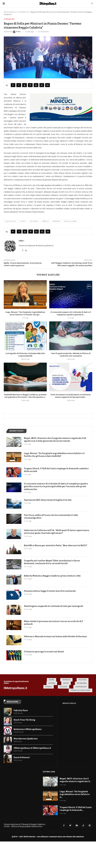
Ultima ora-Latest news (80, 690)
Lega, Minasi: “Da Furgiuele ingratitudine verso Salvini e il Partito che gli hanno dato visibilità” (54, 454)
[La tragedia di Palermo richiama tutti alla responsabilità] (25, 335)
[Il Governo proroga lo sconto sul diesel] (13, 655)
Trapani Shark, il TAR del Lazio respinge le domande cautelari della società (56, 469)
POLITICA (82, 680)
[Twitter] (70, 825)
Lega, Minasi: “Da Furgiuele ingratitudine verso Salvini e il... (75, 794)
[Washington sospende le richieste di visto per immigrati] (13, 610)
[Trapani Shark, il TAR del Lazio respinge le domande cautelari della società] (13, 472)
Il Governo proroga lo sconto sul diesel (44, 651)
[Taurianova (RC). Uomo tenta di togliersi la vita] (13, 504)
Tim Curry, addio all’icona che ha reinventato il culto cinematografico (51, 516)
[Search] (92, 4)
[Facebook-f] (63, 825)
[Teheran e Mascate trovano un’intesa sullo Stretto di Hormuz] (13, 640)
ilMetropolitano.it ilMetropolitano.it (32, 748)
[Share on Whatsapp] (41, 85)
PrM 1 (21, 241)
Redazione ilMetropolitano (28, 729)
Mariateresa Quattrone (26, 738)
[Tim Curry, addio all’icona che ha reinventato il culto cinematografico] (13, 519)
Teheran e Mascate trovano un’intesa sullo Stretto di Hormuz (55, 636)
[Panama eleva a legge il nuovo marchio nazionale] (13, 595)
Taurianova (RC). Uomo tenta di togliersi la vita (48, 500)
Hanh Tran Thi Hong (24, 720)
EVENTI (48, 687)
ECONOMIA (82, 683)
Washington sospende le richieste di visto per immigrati (53, 606)
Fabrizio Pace (21, 710)
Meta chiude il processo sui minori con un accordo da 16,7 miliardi (53, 622)
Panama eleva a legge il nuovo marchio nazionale (50, 591)
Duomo (23, 221)
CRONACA (66, 680)
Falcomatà (34, 221)
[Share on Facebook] (18, 85)
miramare (56, 221)
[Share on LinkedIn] (36, 85)
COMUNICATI (23, 12)
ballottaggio (10, 221)
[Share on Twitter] (24, 85)
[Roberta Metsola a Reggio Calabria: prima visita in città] (13, 579)
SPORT (66, 683)
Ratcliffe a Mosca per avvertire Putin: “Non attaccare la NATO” (55, 545)
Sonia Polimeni (22, 757)
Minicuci (45, 221)
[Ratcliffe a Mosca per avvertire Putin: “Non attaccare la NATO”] (13, 549)
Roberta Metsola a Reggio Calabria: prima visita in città (52, 576)
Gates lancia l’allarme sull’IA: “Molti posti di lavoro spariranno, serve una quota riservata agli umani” (57, 531)
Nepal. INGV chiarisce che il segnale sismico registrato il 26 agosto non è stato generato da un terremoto (55, 439)
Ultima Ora (49, 772)
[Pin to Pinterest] (30, 85)
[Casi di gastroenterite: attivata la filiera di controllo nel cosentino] (70, 335)
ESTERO (51, 683)
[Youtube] (76, 825)
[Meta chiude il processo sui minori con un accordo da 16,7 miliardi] (13, 625)
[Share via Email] (47, 85)
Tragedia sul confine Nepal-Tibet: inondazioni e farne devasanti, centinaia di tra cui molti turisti (52, 562)
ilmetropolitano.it (10, 12)
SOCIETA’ (63, 687)
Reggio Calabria (70, 221)
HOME (51, 680)
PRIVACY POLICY (69, 703)
